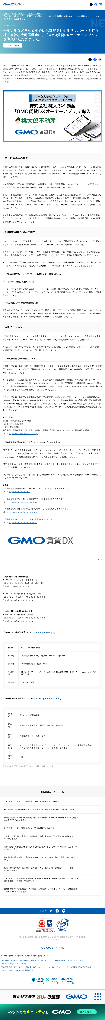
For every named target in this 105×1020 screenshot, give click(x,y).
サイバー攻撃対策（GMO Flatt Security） (79, 967)
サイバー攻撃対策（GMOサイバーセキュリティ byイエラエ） (40, 967)
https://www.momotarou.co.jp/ (23, 433)
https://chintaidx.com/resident (23, 502)
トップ (6, 14)
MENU (101, 4)
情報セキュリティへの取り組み (73, 937)
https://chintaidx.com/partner (23, 512)
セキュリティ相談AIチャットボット (13, 964)
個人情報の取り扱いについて (47, 937)
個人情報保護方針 (26, 937)
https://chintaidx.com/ (19, 491)
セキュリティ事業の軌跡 (24, 970)
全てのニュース (18, 14)
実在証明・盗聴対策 (8, 967)
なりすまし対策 (6, 971)
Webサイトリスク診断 (75, 961)
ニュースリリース (34, 14)
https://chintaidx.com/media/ (23, 522)
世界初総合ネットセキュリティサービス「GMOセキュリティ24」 (24, 961)
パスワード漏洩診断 (58, 961)
